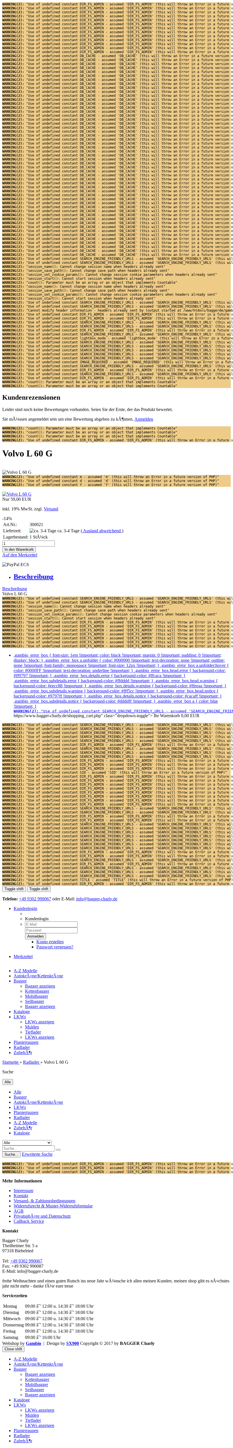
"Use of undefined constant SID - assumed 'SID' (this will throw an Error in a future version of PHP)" (114, 773)
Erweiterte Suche (37, 1154)
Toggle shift (14, 889)
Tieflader (33, 1032)
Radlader (22, 1047)
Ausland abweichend (102, 530)
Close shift (13, 1349)
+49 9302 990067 (35, 898)
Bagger (20, 980)
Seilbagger (34, 1001)
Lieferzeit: (12, 530)
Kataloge (22, 1011)
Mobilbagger (36, 996)
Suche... (11, 1154)
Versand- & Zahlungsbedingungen (44, 1200)
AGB (19, 1211)
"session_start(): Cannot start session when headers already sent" (78, 279)
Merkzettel (23, 956)
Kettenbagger (37, 991)
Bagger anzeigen (40, 986)
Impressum (23, 1190)
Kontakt (21, 1195)
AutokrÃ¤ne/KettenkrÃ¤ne (38, 975)
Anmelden (143, 419)
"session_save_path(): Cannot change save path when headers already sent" (85, 271)
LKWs (20, 1016)
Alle (17, 1092)
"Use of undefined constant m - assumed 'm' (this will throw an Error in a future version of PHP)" (110, 477)
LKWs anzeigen (39, 1021)
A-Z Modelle (25, 970)
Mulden (32, 1027)
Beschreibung (33, 576)
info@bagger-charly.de (96, 898)
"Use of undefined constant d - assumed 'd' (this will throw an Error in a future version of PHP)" (110, 481)
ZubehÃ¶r (23, 1052)
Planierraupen (26, 1042)
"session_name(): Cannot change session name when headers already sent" (83, 267)
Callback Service (29, 1221)
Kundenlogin (25, 908)
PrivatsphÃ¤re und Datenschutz (42, 1216)
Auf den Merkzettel (19, 554)
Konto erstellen (50, 941)
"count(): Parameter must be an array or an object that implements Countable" (89, 283)
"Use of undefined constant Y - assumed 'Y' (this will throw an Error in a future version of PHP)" (110, 485)
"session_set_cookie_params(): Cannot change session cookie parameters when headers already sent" (109, 275)
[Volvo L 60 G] (17, 494)
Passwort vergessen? (54, 946)
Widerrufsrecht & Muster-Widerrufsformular (53, 1205)
